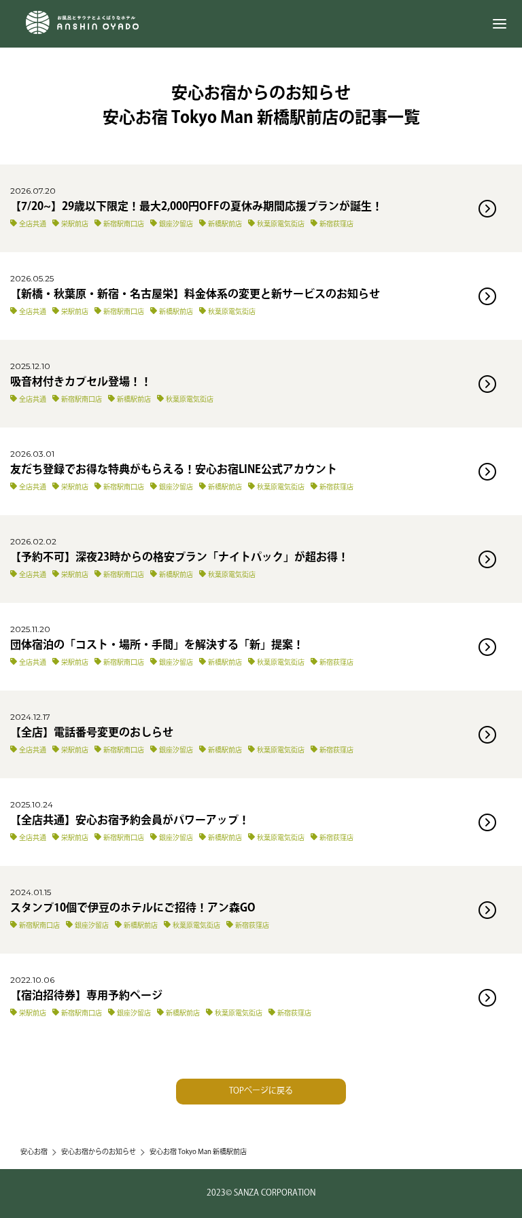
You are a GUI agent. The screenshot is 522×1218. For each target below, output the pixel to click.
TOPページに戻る (261, 1091)
